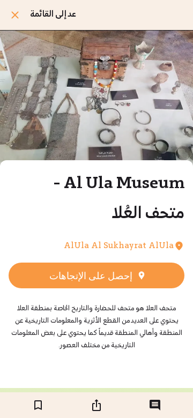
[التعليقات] (155, 405)
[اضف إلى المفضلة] (38, 405)
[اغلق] (15, 15)
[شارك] (96, 405)
